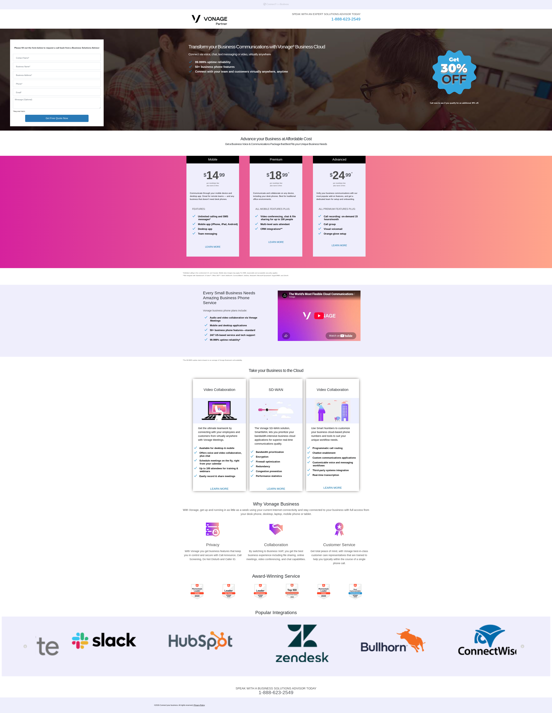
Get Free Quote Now (57, 118)
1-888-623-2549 (346, 19)
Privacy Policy (199, 705)
